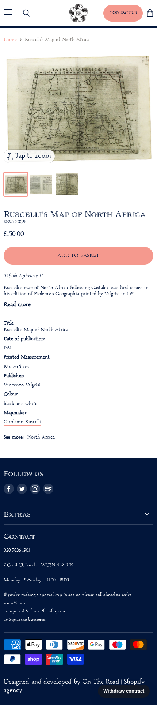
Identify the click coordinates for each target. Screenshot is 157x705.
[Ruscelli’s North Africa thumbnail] (15, 184)
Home (10, 40)
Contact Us (123, 13)
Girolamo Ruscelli (22, 422)
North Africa (41, 437)
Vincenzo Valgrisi (22, 385)
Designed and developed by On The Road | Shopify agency (74, 686)
